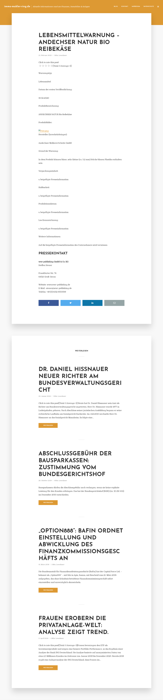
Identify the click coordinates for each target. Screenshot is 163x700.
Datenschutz (149, 6)
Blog (116, 6)
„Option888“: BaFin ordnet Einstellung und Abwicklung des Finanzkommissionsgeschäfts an (81, 544)
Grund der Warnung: (48, 151)
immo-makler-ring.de (17, 6)
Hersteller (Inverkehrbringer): (53, 135)
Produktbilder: (45, 122)
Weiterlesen (48, 425)
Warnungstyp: (45, 73)
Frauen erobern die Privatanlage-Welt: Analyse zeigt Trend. (73, 625)
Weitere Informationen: (50, 237)
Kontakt (124, 6)
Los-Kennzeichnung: (48, 220)
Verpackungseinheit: (48, 171)
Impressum (136, 6)
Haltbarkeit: (44, 187)
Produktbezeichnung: (49, 106)
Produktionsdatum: (48, 204)
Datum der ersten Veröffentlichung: (55, 90)
